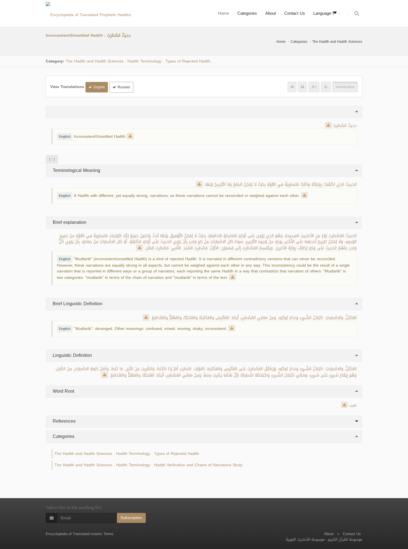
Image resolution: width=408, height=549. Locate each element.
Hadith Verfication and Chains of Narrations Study (198, 465)
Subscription (131, 518)
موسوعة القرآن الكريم (345, 539)
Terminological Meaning (75, 170)
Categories (247, 13)
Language (323, 13)
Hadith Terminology (144, 61)
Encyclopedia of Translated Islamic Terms (80, 533)
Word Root (62, 391)
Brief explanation (68, 222)
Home (223, 13)
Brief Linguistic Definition (76, 303)
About (270, 13)
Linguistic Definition (71, 355)
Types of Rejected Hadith (187, 61)
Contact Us (294, 13)
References (63, 421)
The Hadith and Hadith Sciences (337, 42)
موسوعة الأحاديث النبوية (305, 539)
